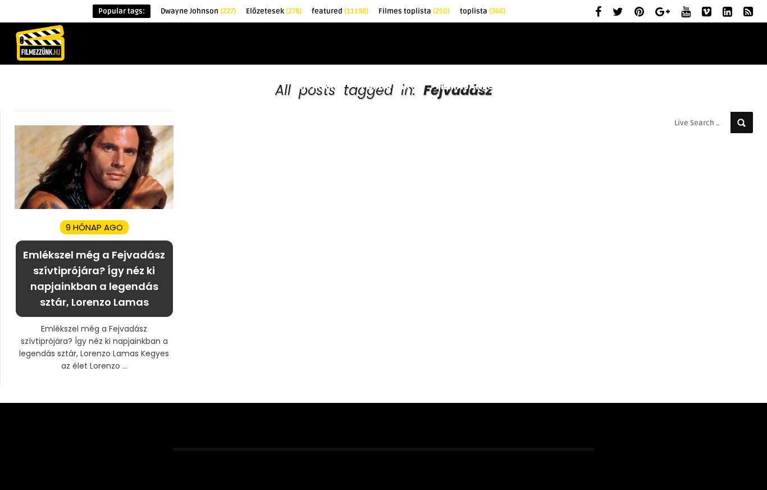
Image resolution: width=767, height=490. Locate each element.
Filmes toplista (414, 11)
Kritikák (312, 86)
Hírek (157, 86)
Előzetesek (274, 11)
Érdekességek (231, 86)
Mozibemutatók (641, 86)
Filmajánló (465, 86)
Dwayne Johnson (198, 11)
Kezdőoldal (88, 86)
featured (340, 11)
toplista (482, 11)
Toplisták (384, 86)
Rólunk (727, 86)
